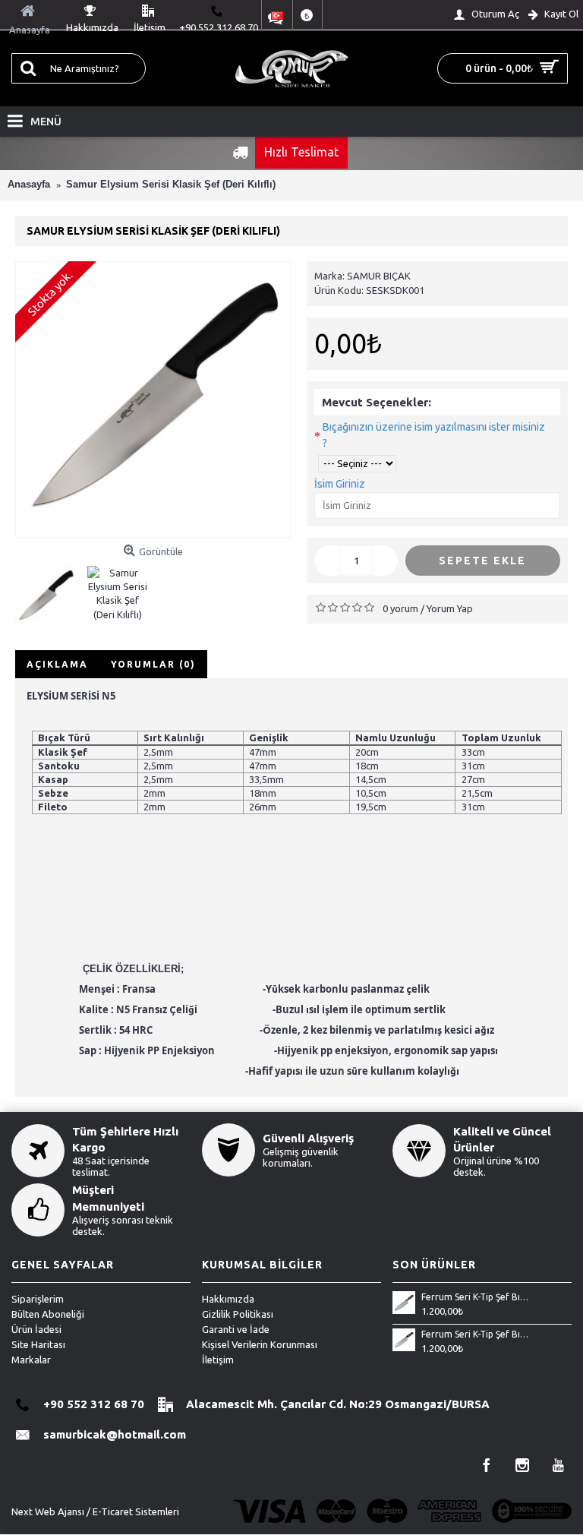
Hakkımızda (228, 1298)
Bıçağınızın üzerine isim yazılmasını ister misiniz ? (434, 435)
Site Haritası (38, 1344)
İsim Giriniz (339, 484)
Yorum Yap (450, 608)
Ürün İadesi (36, 1329)
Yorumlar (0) (153, 664)
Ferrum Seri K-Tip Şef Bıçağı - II (475, 1334)
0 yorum (400, 608)
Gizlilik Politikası (237, 1314)
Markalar (31, 1359)
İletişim (218, 1359)
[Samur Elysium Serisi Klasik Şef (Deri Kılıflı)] (153, 399)
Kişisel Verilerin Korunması (259, 1344)
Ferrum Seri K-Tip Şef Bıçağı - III (475, 1297)
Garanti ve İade (235, 1329)
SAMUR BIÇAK (379, 275)
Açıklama (57, 664)
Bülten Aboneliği (47, 1314)
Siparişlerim (37, 1298)
